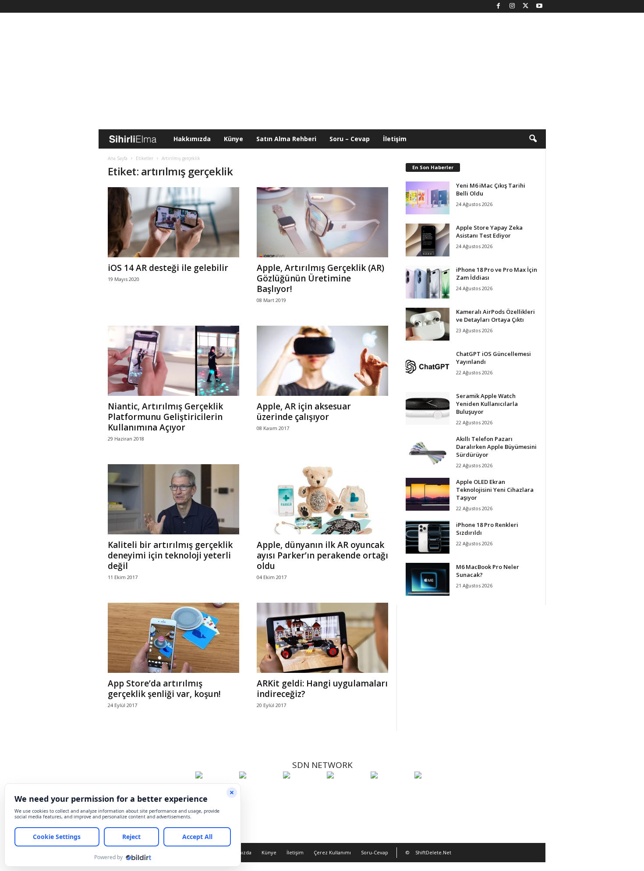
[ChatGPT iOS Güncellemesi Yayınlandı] (427, 366)
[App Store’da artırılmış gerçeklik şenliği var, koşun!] (173, 638)
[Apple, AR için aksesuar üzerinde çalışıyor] (322, 361)
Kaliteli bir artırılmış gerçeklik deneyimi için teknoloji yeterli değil (170, 555)
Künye (233, 139)
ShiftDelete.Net (433, 852)
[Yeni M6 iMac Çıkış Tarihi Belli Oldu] (427, 197)
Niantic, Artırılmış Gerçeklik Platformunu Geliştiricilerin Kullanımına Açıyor (165, 417)
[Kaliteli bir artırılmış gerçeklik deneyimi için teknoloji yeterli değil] (173, 499)
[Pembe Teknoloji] (390, 791)
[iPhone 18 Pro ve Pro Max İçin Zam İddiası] (427, 282)
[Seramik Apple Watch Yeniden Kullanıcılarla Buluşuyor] (427, 408)
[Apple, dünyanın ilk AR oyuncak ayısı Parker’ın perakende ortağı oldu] (322, 499)
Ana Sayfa (117, 158)
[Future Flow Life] (434, 791)
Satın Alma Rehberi (286, 139)
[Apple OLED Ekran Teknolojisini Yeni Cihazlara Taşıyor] (427, 494)
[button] (532, 139)
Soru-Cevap (374, 852)
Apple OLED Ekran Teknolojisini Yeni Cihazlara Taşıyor (495, 489)
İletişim (395, 139)
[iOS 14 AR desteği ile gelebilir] (173, 222)
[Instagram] (512, 6)
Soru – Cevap (349, 139)
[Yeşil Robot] (302, 791)
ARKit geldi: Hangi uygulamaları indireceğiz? (322, 689)
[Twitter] (525, 6)
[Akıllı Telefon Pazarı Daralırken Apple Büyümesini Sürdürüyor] (427, 451)
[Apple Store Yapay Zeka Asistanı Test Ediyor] (427, 240)
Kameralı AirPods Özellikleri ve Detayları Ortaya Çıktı (495, 316)
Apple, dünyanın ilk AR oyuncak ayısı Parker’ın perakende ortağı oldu (322, 555)
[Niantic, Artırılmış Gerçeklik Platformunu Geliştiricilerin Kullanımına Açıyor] (173, 361)
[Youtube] (539, 6)
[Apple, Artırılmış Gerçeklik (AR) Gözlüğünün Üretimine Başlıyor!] (322, 222)
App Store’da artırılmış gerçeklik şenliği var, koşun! (164, 689)
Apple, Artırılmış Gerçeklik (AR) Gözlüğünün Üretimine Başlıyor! (320, 278)
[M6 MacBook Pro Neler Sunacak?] (427, 579)
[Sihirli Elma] (259, 791)
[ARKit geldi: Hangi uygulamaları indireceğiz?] (322, 638)
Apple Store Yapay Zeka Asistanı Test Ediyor (489, 231)
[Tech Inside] (346, 791)
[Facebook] (498, 6)
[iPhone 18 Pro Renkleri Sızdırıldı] (427, 537)
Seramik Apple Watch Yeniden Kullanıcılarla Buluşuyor (487, 404)
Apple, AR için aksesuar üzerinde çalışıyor (304, 412)
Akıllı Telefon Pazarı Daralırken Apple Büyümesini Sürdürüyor (496, 447)
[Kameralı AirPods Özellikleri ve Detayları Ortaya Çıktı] (427, 324)
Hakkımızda (192, 139)
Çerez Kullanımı (332, 852)
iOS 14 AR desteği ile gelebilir (168, 268)
